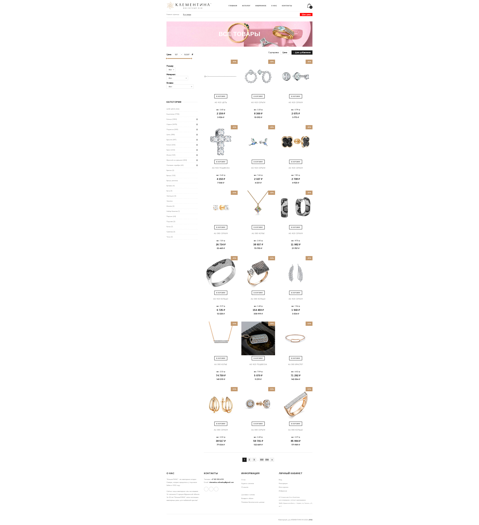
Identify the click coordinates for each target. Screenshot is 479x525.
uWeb (310, 520)
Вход (280, 479)
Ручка (169, 226)
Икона (169, 155)
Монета (169, 206)
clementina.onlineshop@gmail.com (221, 482)
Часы (168, 237)
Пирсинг (170, 216)
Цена (286, 52)
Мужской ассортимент (174, 160)
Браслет (169, 139)
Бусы (168, 191)
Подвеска (170, 129)
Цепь (168, 134)
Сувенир (170, 232)
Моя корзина (283, 487)
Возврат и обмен (247, 498)
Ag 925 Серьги (258, 102)
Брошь (169, 175)
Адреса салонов (247, 483)
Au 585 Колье (258, 233)
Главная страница (173, 14)
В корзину (220, 96)
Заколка (170, 201)
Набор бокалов (172, 211)
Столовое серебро (173, 165)
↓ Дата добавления (302, 52)
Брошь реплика (172, 180)
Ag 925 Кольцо (220, 299)
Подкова (170, 221)
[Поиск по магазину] (297, 5)
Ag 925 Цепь (221, 102)
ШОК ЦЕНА (171, 109)
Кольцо (169, 119)
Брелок (169, 170)
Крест (169, 150)
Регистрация (283, 483)
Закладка (170, 196)
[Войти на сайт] (300, 5)
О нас (243, 479)
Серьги (169, 124)
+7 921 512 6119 (217, 479)
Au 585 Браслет (295, 364)
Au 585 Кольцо (258, 299)
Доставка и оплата (248, 494)
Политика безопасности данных (252, 502)
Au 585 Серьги (221, 233)
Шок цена (306, 14)
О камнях (244, 487)
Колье (169, 145)
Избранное (283, 491)
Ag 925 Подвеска (221, 168)
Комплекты (170, 114)
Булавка (169, 185)
